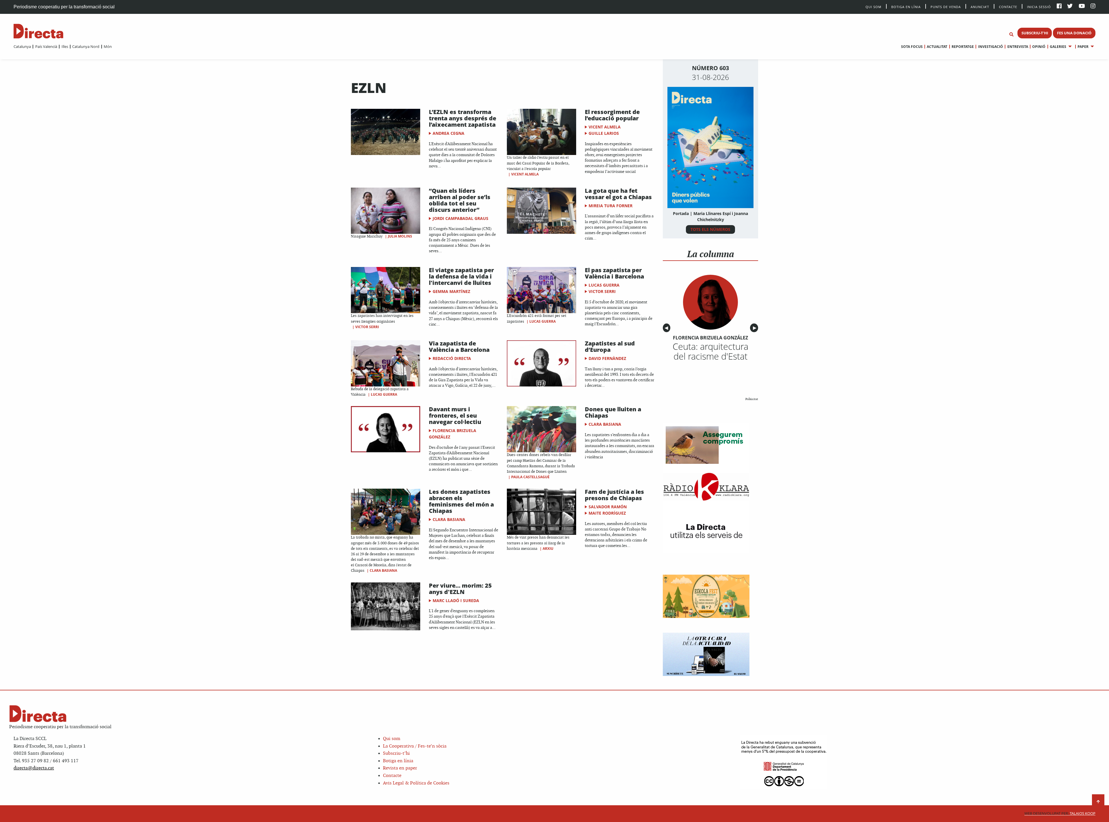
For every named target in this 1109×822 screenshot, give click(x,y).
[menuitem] (22, 46)
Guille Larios (604, 133)
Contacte (1008, 6)
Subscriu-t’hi (396, 753)
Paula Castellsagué (530, 477)
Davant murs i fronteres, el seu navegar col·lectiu (455, 415)
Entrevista (1017, 46)
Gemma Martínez (451, 291)
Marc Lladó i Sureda (456, 600)
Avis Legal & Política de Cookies (416, 783)
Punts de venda (946, 6)
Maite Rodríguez (607, 513)
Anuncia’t (980, 6)
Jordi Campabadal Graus (460, 218)
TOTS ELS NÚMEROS (710, 229)
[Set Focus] (1011, 35)
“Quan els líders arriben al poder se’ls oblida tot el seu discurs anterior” (459, 200)
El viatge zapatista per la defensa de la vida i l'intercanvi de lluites (461, 276)
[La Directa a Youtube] (1082, 6)
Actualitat (937, 46)
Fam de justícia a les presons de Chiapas (614, 495)
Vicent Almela (525, 174)
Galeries (1058, 46)
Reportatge (963, 46)
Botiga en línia (906, 6)
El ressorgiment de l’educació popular (612, 115)
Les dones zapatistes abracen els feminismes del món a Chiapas (461, 501)
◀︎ (667, 327)
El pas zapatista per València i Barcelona (614, 273)
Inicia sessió (1039, 6)
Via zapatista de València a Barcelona (459, 346)
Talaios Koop (1059, 813)
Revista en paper (400, 768)
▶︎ (755, 327)
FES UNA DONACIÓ (1074, 33)
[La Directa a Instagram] (1093, 6)
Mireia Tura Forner (610, 205)
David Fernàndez (607, 358)
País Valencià (46, 46)
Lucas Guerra (542, 321)
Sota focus (912, 46)
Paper (1083, 46)
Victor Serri (367, 327)
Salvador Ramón (608, 506)
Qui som (391, 738)
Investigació (990, 46)
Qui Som (873, 6)
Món (108, 46)
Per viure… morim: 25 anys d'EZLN (460, 589)
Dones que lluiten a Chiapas (613, 412)
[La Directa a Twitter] (1070, 6)
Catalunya (22, 46)
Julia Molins (400, 236)
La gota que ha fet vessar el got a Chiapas (618, 194)
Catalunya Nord (85, 46)
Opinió (1038, 46)
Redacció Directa (452, 358)
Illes (65, 46)
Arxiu (548, 548)
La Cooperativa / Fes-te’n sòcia (414, 746)
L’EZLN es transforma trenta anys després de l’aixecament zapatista (462, 118)
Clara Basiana (605, 424)
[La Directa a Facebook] (1059, 6)
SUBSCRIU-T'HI (1034, 33)
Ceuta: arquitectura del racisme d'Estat (710, 351)
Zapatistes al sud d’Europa (610, 346)
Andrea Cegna (448, 133)
